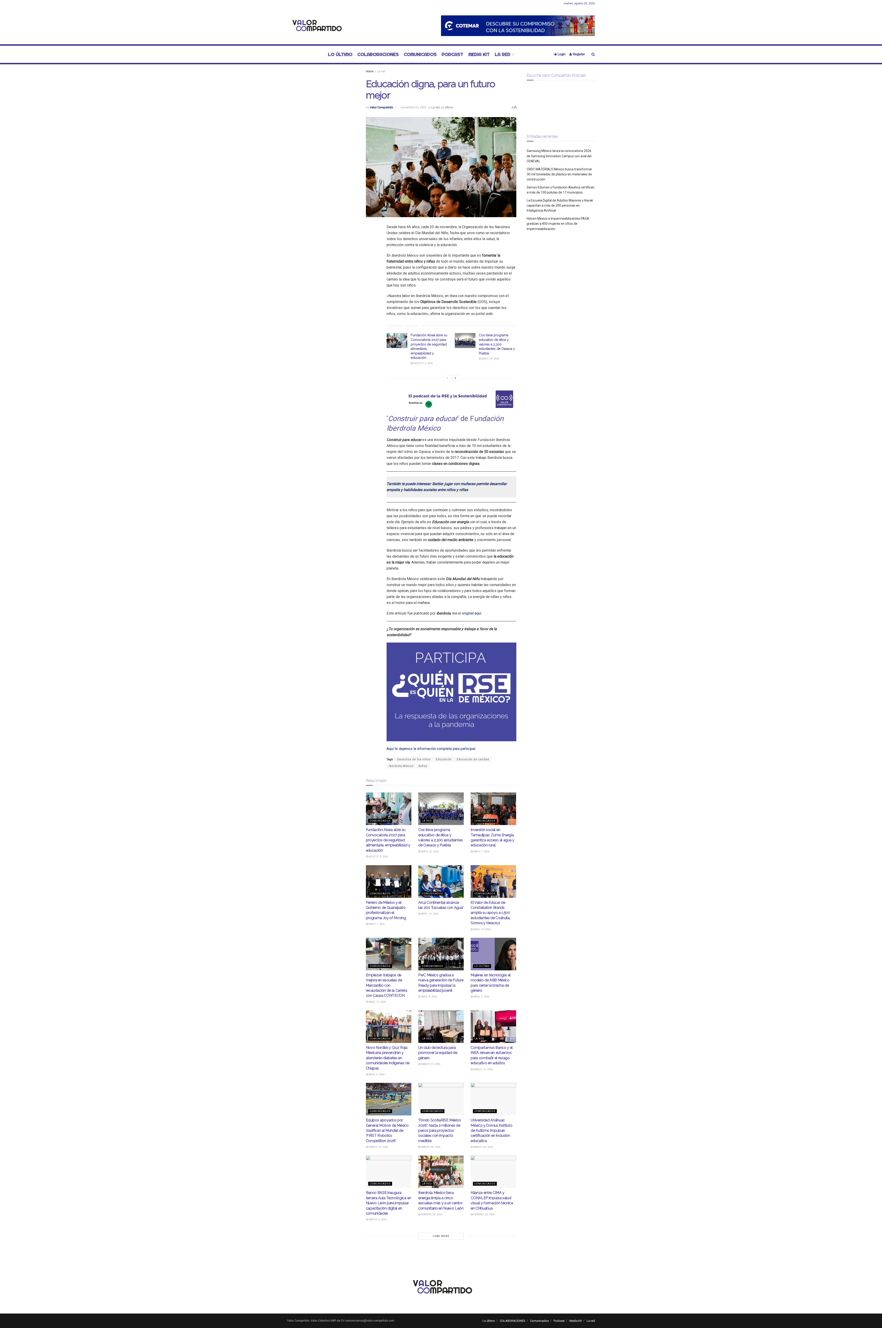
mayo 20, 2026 (490, 358)
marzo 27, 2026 (430, 1064)
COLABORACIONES (378, 54)
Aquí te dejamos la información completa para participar (431, 749)
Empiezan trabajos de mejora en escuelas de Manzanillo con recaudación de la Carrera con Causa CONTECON (386, 985)
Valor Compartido (381, 107)
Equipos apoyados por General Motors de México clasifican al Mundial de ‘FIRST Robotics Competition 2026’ (387, 1130)
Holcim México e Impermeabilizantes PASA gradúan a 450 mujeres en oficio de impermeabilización (558, 224)
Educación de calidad (473, 759)
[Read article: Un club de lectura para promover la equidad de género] (441, 1026)
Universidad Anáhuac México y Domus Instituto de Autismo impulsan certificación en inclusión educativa (491, 1130)
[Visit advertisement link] (518, 25)
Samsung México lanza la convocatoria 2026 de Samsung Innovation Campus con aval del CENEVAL (559, 156)
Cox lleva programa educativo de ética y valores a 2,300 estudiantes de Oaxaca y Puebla (497, 344)
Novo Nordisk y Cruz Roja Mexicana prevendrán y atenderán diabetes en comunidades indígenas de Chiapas (388, 1057)
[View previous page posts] (447, 378)
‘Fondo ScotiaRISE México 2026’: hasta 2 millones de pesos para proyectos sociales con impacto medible (439, 1130)
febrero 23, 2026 (484, 1214)
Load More (441, 1236)
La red (502, 54)
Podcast (452, 54)
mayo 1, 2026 (376, 924)
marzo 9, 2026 (377, 1219)
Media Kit (479, 54)
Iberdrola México (401, 766)
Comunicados (420, 54)
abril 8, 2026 (428, 996)
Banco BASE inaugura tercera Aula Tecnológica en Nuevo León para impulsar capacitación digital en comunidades (388, 1203)
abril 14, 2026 (482, 929)
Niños (423, 766)
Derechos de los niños (414, 759)
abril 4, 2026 (376, 1074)
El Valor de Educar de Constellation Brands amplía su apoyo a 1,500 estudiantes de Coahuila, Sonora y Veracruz (490, 912)
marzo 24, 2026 (483, 1147)
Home (369, 71)
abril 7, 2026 (481, 996)
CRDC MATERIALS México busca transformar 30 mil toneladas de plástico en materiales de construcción (559, 174)
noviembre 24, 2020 (413, 107)
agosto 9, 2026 (423, 363)
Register (578, 54)
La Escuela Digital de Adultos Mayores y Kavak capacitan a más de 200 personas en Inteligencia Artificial (560, 206)
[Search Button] (593, 54)
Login (561, 54)
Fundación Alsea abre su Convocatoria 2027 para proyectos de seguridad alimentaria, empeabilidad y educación (388, 840)
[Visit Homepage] (316, 26)
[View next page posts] (455, 378)
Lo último (340, 54)
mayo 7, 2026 (481, 851)
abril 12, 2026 (377, 1001)
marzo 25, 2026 (378, 1147)
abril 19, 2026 (429, 913)
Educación (444, 759)
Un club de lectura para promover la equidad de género (437, 1052)
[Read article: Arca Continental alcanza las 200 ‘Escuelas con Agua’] (441, 881)
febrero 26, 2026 (431, 1214)
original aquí (471, 613)
